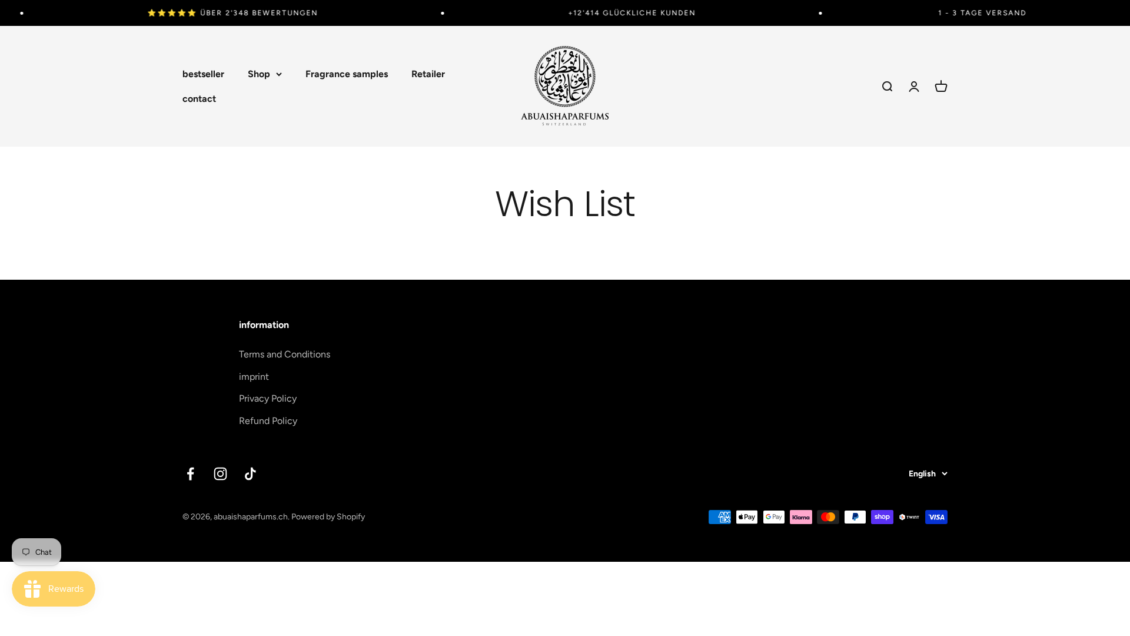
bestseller (203, 74)
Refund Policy (268, 420)
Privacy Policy (268, 398)
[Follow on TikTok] (250, 474)
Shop (259, 74)
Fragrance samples (346, 74)
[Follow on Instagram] (220, 474)
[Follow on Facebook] (190, 474)
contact (199, 98)
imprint (254, 376)
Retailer (428, 74)
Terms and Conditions (284, 354)
